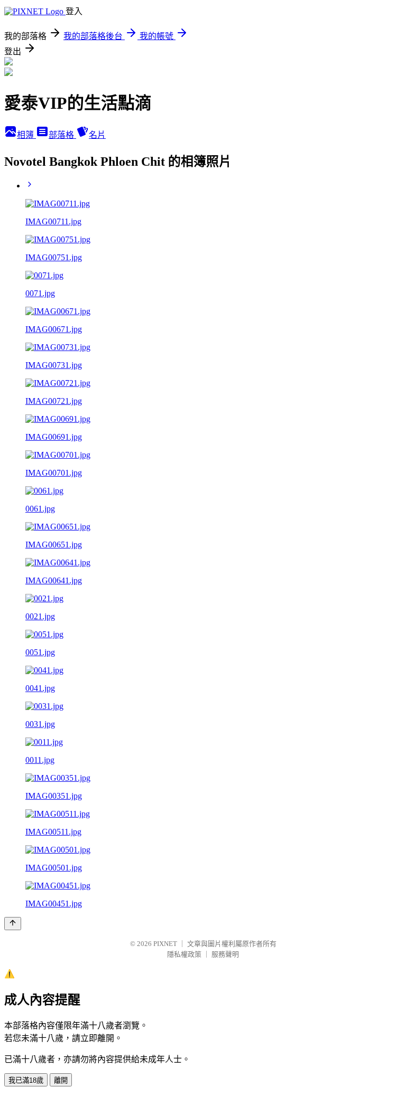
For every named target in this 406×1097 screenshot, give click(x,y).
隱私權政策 (184, 954)
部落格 (62, 134)
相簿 (26, 134)
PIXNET (165, 944)
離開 (61, 1080)
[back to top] (12, 923)
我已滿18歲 (25, 1080)
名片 (97, 134)
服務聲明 (225, 954)
